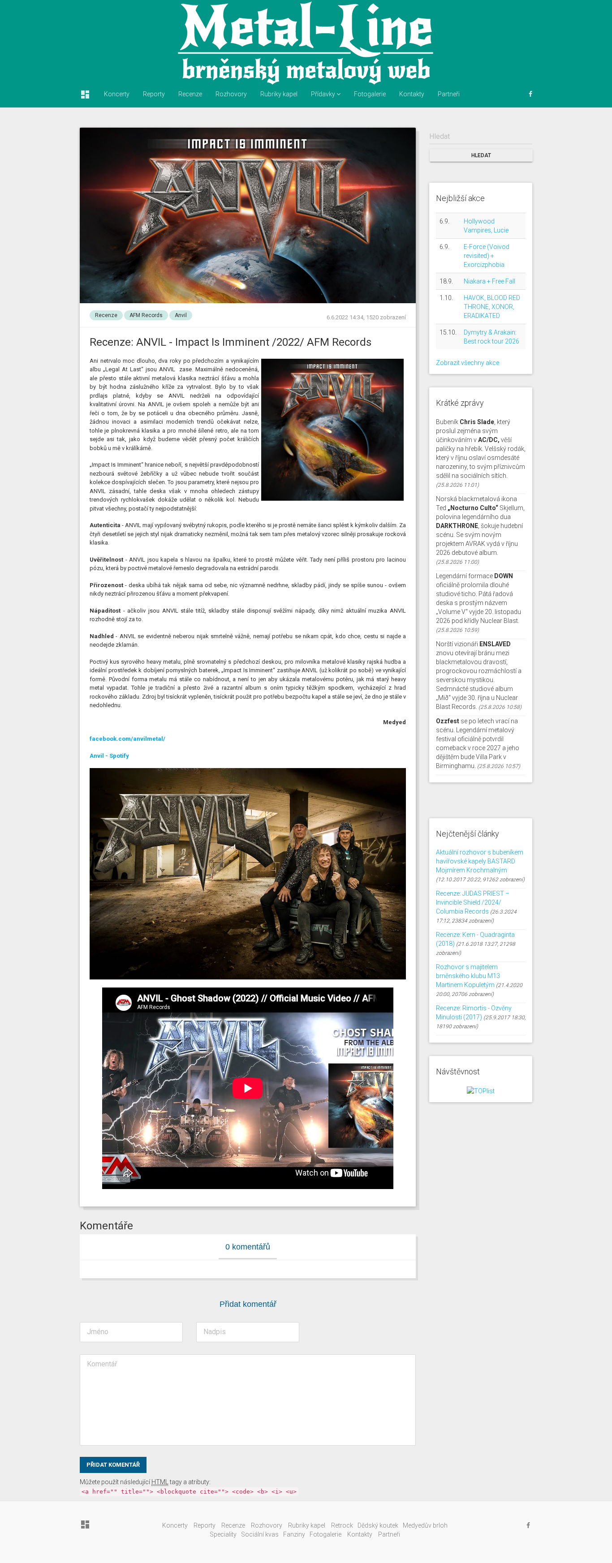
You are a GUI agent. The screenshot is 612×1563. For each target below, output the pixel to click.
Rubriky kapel (278, 94)
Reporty (154, 94)
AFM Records (146, 315)
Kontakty (411, 94)
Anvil (181, 315)
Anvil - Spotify (109, 755)
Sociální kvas (260, 1534)
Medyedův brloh (425, 1525)
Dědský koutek (378, 1525)
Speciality (223, 1534)
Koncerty (116, 94)
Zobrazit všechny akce (467, 362)
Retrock (342, 1525)
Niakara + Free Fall (489, 281)
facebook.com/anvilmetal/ (127, 738)
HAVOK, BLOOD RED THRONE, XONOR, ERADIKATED (492, 306)
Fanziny (294, 1534)
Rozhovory (231, 94)
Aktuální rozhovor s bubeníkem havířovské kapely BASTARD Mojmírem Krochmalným (479, 861)
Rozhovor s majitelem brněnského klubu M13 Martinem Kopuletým (468, 975)
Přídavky (323, 94)
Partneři (449, 94)
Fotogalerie (370, 94)
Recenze (190, 94)
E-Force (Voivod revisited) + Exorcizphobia (486, 255)
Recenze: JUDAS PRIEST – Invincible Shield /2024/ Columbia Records (472, 902)
